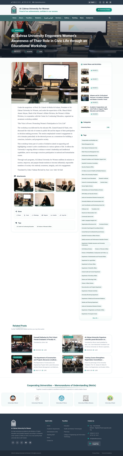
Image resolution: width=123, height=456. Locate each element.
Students (38, 18)
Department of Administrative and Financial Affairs (94, 257)
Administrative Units (52, 432)
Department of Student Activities (89, 291)
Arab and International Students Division (91, 306)
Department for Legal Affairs (88, 260)
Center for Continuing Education (89, 182)
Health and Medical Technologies (73, 429)
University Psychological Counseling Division (92, 228)
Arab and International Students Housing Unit (93, 197)
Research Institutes (103, 178)
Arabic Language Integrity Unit (89, 220)
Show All (95, 318)
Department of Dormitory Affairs (89, 276)
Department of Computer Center (89, 314)
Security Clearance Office (88, 167)
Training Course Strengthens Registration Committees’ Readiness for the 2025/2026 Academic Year (95, 361)
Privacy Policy (95, 453)
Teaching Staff (51, 435)
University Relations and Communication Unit (93, 201)
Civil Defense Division (87, 249)
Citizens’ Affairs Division (87, 283)
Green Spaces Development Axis (89, 148)
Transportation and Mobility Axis (90, 140)
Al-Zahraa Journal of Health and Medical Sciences (94, 171)
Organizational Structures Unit (89, 224)
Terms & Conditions (107, 453)
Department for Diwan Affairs (89, 264)
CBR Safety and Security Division (90, 194)
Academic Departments (53, 429)
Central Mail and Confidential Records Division (93, 232)
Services (58, 18)
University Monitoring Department (90, 295)
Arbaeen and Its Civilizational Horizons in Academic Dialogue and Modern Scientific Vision (99, 98)
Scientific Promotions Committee (90, 163)
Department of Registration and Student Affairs (93, 310)
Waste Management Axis (88, 144)
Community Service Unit (87, 216)
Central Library (103, 182)
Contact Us (89, 18)
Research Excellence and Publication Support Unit (94, 159)
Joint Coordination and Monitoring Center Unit (93, 205)
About (21, 18)
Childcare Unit (85, 209)
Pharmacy (66, 432)
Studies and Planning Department (90, 302)
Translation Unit (95, 209)
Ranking (74, 18)
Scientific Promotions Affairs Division (91, 236)
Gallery (66, 18)
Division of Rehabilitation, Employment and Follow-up (95, 253)
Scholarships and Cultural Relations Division (92, 190)
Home (14, 18)
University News (86, 127)
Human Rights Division (87, 186)
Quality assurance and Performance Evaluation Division (95, 239)
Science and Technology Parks (89, 279)
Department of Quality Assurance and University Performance (93, 244)
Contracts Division (103, 224)
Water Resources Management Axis (90, 152)
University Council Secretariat (89, 178)
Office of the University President (90, 175)
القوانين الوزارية (48, 18)
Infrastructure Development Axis (89, 155)
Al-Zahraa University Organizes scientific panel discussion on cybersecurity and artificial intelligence (95, 340)
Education (66, 426)
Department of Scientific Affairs (89, 268)
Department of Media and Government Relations (93, 298)
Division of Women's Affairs (101, 249)
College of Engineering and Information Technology (74, 436)
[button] (92, 2)
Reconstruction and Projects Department (91, 287)
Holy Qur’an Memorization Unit (89, 213)
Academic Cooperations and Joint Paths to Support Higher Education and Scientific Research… (99, 109)
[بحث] (110, 18)
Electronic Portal (105, 10)
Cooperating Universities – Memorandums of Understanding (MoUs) (61, 385)
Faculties (29, 18)
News (82, 18)
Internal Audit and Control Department (91, 272)
